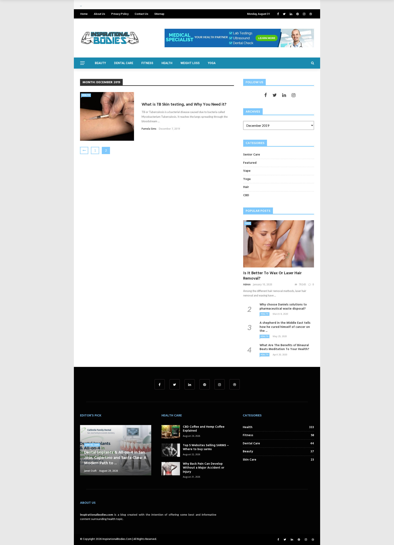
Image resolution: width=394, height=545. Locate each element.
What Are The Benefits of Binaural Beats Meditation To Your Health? (284, 347)
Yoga (211, 63)
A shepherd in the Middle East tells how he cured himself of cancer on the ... (285, 326)
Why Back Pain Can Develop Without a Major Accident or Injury (203, 467)
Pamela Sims (149, 128)
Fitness (147, 63)
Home (84, 13)
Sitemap (159, 13)
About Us (99, 13)
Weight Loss (190, 63)
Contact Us (141, 13)
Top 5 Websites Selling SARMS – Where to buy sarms (206, 447)
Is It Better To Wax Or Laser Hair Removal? (272, 276)
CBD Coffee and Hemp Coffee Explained (203, 428)
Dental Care (123, 63)
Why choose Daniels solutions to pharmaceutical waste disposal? (283, 306)
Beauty (100, 63)
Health (166, 63)
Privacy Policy (119, 13)
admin (247, 284)
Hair (247, 223)
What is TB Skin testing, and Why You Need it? (184, 104)
